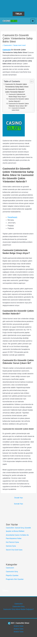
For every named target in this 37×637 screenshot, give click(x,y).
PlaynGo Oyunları (12, 575)
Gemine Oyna (11, 546)
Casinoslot (8, 45)
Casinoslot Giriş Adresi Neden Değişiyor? (18, 609)
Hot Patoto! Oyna (12, 542)
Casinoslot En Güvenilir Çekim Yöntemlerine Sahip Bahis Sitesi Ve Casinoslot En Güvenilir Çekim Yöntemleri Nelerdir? (16, 88)
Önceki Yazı (18, 498)
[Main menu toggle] (33, 21)
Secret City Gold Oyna (14, 550)
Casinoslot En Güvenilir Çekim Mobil (18, 109)
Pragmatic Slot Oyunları (15, 579)
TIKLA (18, 13)
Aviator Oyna (18, 626)
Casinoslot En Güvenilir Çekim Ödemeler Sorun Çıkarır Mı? (19, 105)
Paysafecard (12, 217)
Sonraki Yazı (18, 504)
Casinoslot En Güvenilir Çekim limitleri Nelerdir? (19, 100)
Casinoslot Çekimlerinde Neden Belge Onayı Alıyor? (17, 96)
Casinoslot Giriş (12, 572)
